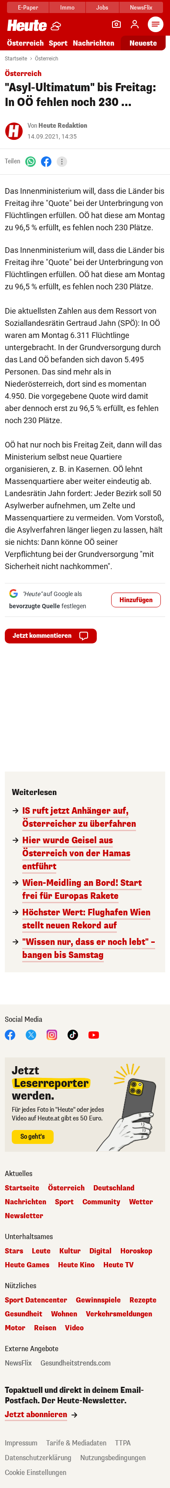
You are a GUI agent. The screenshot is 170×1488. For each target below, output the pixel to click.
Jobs (102, 7)
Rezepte (142, 1300)
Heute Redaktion (62, 126)
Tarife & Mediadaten (76, 1443)
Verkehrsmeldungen (119, 1314)
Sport (58, 43)
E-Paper (28, 7)
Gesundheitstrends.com (76, 1363)
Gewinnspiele (98, 1300)
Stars (14, 1251)
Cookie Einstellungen (35, 1472)
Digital (100, 1251)
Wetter (141, 1202)
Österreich (25, 43)
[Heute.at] (27, 25)
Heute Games (27, 1265)
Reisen (45, 1328)
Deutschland (113, 1188)
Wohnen (64, 1314)
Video (74, 1328)
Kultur (70, 1251)
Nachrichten (25, 1202)
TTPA (123, 1443)
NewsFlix (141, 7)
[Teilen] (62, 161)
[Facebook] (46, 161)
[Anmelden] (134, 24)
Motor (15, 1328)
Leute (41, 1251)
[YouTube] (93, 1034)
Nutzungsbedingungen (113, 1457)
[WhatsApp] (30, 161)
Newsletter (24, 1216)
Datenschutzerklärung (38, 1457)
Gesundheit (23, 1314)
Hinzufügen (136, 600)
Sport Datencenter (36, 1300)
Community (101, 1202)
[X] (31, 1034)
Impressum (21, 1443)
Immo (67, 7)
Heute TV (118, 1265)
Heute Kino (76, 1265)
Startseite (16, 59)
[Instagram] (52, 1034)
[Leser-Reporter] (116, 24)
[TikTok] (73, 1034)
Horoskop (136, 1251)
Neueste (143, 43)
